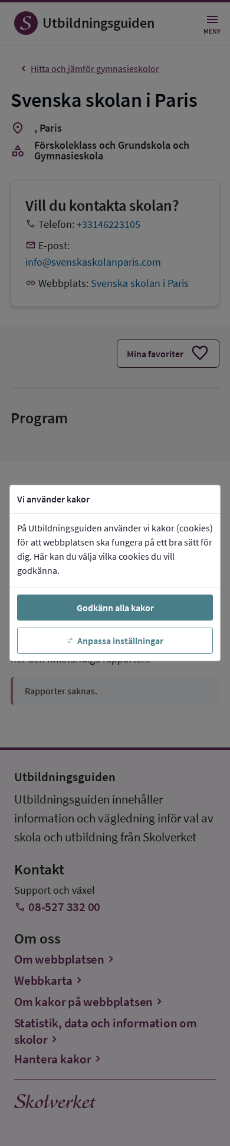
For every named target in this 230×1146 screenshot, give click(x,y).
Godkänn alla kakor (115, 607)
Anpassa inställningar (120, 641)
